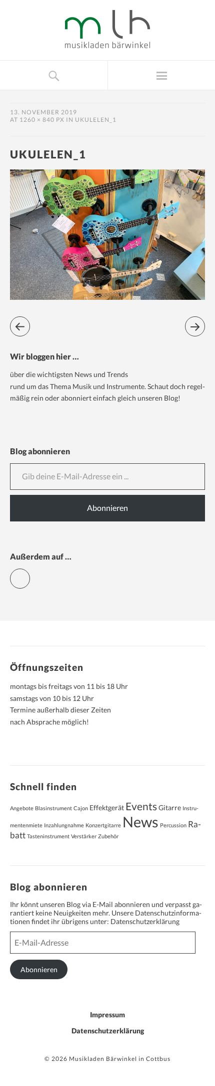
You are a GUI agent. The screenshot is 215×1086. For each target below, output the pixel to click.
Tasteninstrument (48, 836)
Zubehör (108, 836)
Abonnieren (107, 507)
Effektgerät (107, 807)
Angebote (22, 808)
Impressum (107, 1014)
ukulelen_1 (95, 119)
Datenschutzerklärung (145, 921)
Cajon (81, 808)
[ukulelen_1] (107, 296)
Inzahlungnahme (64, 825)
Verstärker (83, 836)
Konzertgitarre (103, 825)
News (140, 821)
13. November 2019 (43, 112)
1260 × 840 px (42, 119)
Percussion (173, 825)
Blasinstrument (53, 808)
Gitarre (169, 807)
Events (141, 806)
